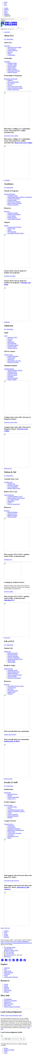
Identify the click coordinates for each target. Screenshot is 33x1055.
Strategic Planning (12, 72)
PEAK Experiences (12, 378)
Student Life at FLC (12, 653)
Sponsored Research (12, 816)
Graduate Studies (12, 200)
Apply (5, 2)
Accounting (10, 835)
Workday (9, 795)
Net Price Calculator (12, 485)
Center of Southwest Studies (15, 88)
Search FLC (4, 29)
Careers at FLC (11, 798)
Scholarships (10, 501)
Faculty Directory (12, 217)
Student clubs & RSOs (10, 734)
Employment (7, 1002)
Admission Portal (12, 372)
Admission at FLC (12, 337)
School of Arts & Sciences (14, 203)
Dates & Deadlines (12, 512)
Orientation (10, 376)
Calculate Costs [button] (8, 482)
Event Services (11, 827)
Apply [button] (5, 336)
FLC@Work (10, 83)
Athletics (6, 9)
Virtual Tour (10, 359)
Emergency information (10, 1000)
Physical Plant (11, 831)
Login (5, 1053)
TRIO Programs (11, 231)
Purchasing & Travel (12, 836)
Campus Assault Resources (14, 675)
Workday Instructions (13, 797)
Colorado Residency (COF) (14, 496)
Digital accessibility (9, 1050)
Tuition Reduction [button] (9, 495)
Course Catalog (11, 216)
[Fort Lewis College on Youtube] (10, 960)
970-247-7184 (10, 953)
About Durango (11, 49)
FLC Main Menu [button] (8, 39)
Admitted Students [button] (9, 369)
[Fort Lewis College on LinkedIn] (17, 960)
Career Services (11, 687)
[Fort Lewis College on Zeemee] (24, 960)
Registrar (9, 817)
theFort (9, 838)
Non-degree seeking (12, 345)
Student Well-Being (12, 673)
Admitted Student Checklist (14, 370)
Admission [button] (7, 322)
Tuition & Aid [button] (8, 468)
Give (5, 5)
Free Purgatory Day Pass (14, 361)
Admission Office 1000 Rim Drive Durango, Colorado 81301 (11, 949)
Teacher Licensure (12, 348)
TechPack (10, 693)
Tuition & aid (7, 971)
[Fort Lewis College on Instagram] (2, 960)
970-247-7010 (10, 955)
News (5, 11)
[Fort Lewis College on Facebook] (6, 960)
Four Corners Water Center (14, 86)
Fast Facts (10, 52)
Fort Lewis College (16, 941)
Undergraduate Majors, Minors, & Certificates (19, 197)
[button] (11, 1015)
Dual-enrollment (11, 343)
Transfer (9, 340)
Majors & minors (8, 972)
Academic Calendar (12, 213)
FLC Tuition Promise (13, 499)
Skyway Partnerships (13, 82)
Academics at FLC (12, 195)
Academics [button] (7, 180)
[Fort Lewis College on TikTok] (14, 960)
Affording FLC (8, 559)
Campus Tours (11, 357)
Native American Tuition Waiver (16, 498)
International (10, 342)
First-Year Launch (12, 375)
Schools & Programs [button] (9, 194)
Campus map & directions (11, 977)
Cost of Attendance (12, 487)
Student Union (11, 692)
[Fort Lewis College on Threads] (21, 960)
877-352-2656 (10, 952)
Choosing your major (9, 276)
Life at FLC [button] (7, 637)
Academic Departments (13, 198)
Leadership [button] (7, 61)
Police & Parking (12, 676)
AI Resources (11, 825)
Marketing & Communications (15, 830)
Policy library (7, 1005)
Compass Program (12, 373)
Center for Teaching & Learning (16, 811)
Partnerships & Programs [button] (10, 79)
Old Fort (9, 85)
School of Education (12, 204)
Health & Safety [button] (8, 668)
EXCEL (9, 813)
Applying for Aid (12, 513)
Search (2, 19)
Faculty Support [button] (8, 805)
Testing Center (11, 228)
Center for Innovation (13, 89)
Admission (7, 968)
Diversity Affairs (11, 66)
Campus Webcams (12, 50)
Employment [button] (7, 792)
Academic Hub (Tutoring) (14, 227)
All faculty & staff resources (11, 880)
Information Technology (13, 828)
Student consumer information (12, 1006)
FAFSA (9, 502)
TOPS (5, 1051)
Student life (7, 974)
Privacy (6, 1048)
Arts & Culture (11, 662)
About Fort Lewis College (14, 47)
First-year (10, 339)
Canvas (9, 808)
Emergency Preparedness (14, 678)
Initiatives (10, 80)
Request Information (12, 356)
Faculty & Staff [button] (8, 778)
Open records (7, 990)
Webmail (6, 992)
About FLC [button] (7, 32)
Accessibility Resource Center (15, 233)
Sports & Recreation (12, 656)
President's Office (12, 63)
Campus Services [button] (8, 824)
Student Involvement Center (14, 659)
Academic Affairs (12, 64)
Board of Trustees (12, 69)
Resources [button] (7, 211)
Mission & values (8, 1003)
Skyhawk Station (12, 379)
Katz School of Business (14, 201)
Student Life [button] (7, 651)
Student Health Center (13, 672)
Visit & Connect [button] (8, 354)
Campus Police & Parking (14, 833)
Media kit (6, 989)
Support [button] (6, 225)
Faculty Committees (12, 814)
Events (6, 12)
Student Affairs (11, 67)
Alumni (6, 8)
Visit (5, 3)
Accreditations (11, 55)
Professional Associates (13, 70)
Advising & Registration (13, 214)
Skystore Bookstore (12, 690)
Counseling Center (12, 670)
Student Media (11, 660)
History (9, 53)
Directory (6, 14)
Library (9, 230)
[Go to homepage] (9, 27)
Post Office (10, 689)
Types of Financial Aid (13, 504)
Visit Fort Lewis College (10, 422)
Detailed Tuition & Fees (13, 488)
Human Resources (12, 794)
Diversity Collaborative (13, 657)
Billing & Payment (12, 515)
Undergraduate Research (14, 219)
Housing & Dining (12, 654)
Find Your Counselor (13, 362)
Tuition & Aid (11, 483)
